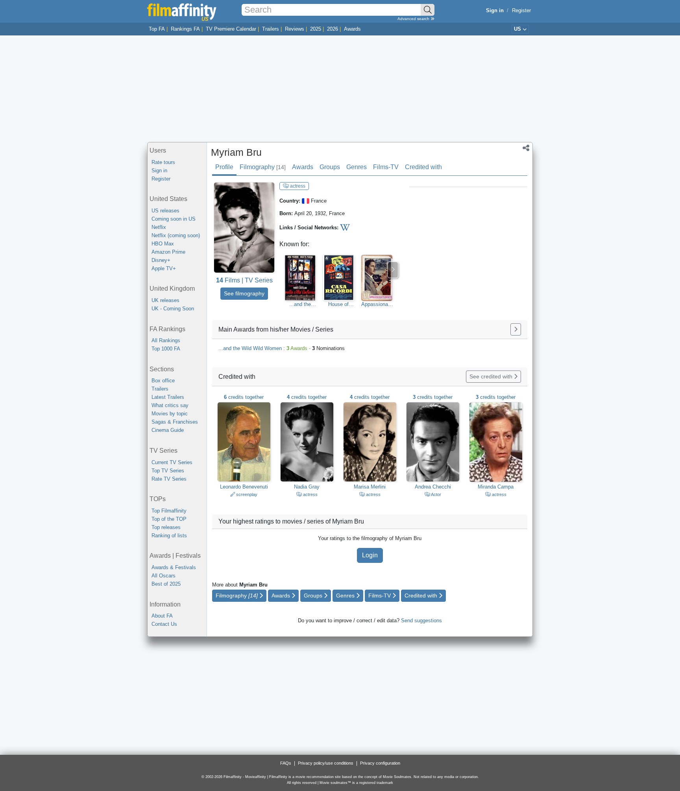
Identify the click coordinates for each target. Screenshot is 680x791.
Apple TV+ (164, 268)
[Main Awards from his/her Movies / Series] (515, 329)
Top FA (157, 29)
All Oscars (164, 576)
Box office (163, 381)
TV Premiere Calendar (231, 29)
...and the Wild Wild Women (300, 304)
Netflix (159, 227)
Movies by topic (170, 414)
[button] (526, 148)
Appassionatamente (376, 304)
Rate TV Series (169, 479)
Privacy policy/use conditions (325, 763)
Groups (330, 167)
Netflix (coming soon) (176, 235)
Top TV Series (168, 471)
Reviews (294, 29)
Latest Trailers (168, 397)
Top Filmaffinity (169, 511)
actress (297, 186)
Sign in (159, 170)
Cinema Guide (168, 430)
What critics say (170, 405)
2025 (315, 29)
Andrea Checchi (433, 487)
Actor (435, 494)
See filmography (244, 293)
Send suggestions (421, 620)
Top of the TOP (169, 519)
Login (370, 555)
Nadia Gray (307, 487)
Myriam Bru (236, 152)
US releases (165, 211)
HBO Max (163, 244)
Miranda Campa (496, 487)
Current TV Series (172, 462)
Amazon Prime (168, 252)
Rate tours (163, 162)
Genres (356, 167)
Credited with (423, 167)
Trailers (270, 29)
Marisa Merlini (370, 487)
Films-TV (386, 167)
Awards (352, 29)
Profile (224, 167)
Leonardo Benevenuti (244, 487)
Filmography (263, 167)
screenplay (246, 494)
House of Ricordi (338, 304)
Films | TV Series (244, 280)
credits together (244, 397)
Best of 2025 (166, 584)
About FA (162, 616)
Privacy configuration (380, 763)
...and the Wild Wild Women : (281, 348)
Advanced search (414, 19)
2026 (332, 29)
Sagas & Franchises (175, 422)
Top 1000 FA (166, 349)
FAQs (285, 763)
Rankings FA (185, 29)
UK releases (165, 300)
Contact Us (164, 624)
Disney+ (161, 260)
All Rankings (166, 340)
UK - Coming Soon (173, 309)
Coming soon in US (174, 219)
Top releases (166, 527)
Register (521, 10)
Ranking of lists (169, 535)
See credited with (491, 376)
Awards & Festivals (174, 567)
